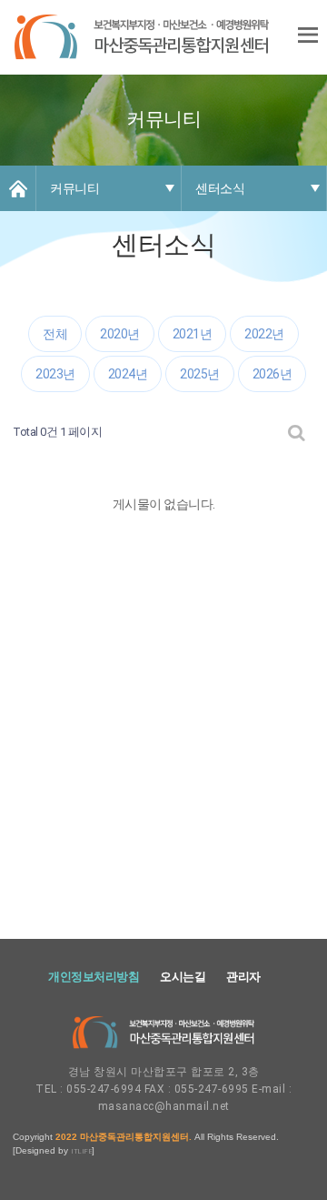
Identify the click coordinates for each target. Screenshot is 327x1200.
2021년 (193, 334)
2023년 (55, 374)
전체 (55, 334)
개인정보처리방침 (93, 976)
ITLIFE (81, 1151)
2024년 (128, 374)
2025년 (200, 374)
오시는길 (182, 976)
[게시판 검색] (296, 433)
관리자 (243, 976)
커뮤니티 (74, 188)
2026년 (272, 374)
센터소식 (219, 188)
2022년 (264, 334)
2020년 (120, 334)
